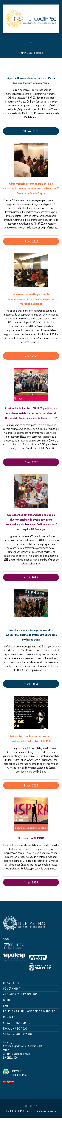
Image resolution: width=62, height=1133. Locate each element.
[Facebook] (31, 1106)
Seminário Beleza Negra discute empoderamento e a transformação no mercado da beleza (31, 298)
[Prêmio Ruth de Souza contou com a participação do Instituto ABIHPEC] (31, 712)
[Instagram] (36, 1106)
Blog (6, 1000)
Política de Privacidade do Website (29, 1011)
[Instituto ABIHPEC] (31, 19)
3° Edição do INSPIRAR (31, 838)
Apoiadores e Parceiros (20, 994)
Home (22, 53)
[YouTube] (26, 1106)
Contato (9, 1017)
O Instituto (11, 982)
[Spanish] (12, 1081)
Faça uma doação (15, 1028)
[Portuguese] (8, 1081)
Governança (12, 988)
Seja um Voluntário (17, 1034)
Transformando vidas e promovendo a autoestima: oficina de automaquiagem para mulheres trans (31, 634)
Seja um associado (16, 1022)
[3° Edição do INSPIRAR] (31, 814)
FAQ (5, 1005)
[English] (5, 1081)
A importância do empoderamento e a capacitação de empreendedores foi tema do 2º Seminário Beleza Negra (31, 188)
